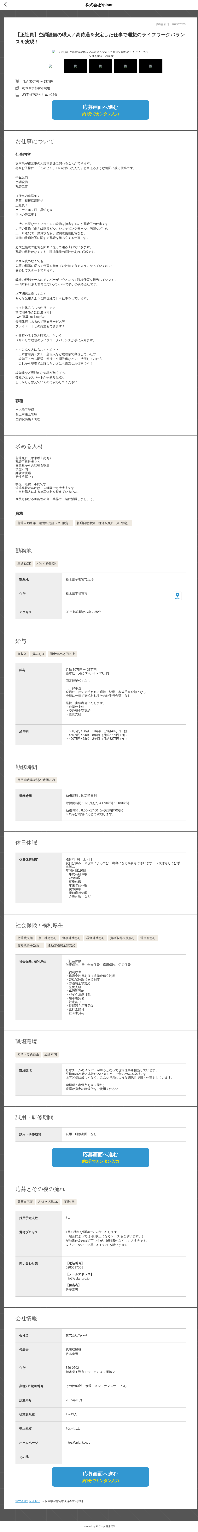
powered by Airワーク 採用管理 (99, 1526)
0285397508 (74, 1267)
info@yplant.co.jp (78, 1278)
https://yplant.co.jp (78, 1442)
